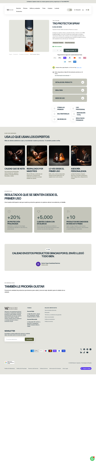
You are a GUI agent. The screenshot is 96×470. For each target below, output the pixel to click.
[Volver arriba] (94, 468)
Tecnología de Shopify (86, 362)
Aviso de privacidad (49, 317)
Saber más (79, 67)
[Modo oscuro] (69, 10)
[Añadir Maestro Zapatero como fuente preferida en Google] (9, 363)
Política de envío (44, 368)
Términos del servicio (33, 368)
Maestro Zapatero (76, 362)
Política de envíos (49, 321)
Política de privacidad (22, 368)
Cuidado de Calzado (24, 54)
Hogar (10, 54)
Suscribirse (29, 339)
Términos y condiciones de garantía (53, 314)
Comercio (15, 54)
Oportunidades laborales (50, 310)
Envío (62, 29)
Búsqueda (47, 312)
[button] (77, 9)
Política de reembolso (50, 319)
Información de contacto (55, 368)
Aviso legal (65, 368)
